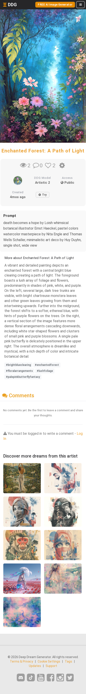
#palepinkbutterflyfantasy (23, 376)
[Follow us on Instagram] (60, 678)
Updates (35, 666)
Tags (68, 661)
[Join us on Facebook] (50, 678)
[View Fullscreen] (79, 134)
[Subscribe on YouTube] (41, 678)
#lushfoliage (45, 370)
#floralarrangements (19, 370)
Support (51, 666)
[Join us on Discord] (21, 677)
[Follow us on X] (70, 678)
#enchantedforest (47, 364)
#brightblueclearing (18, 364)
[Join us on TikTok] (31, 677)
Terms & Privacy (21, 661)
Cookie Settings (49, 661)
